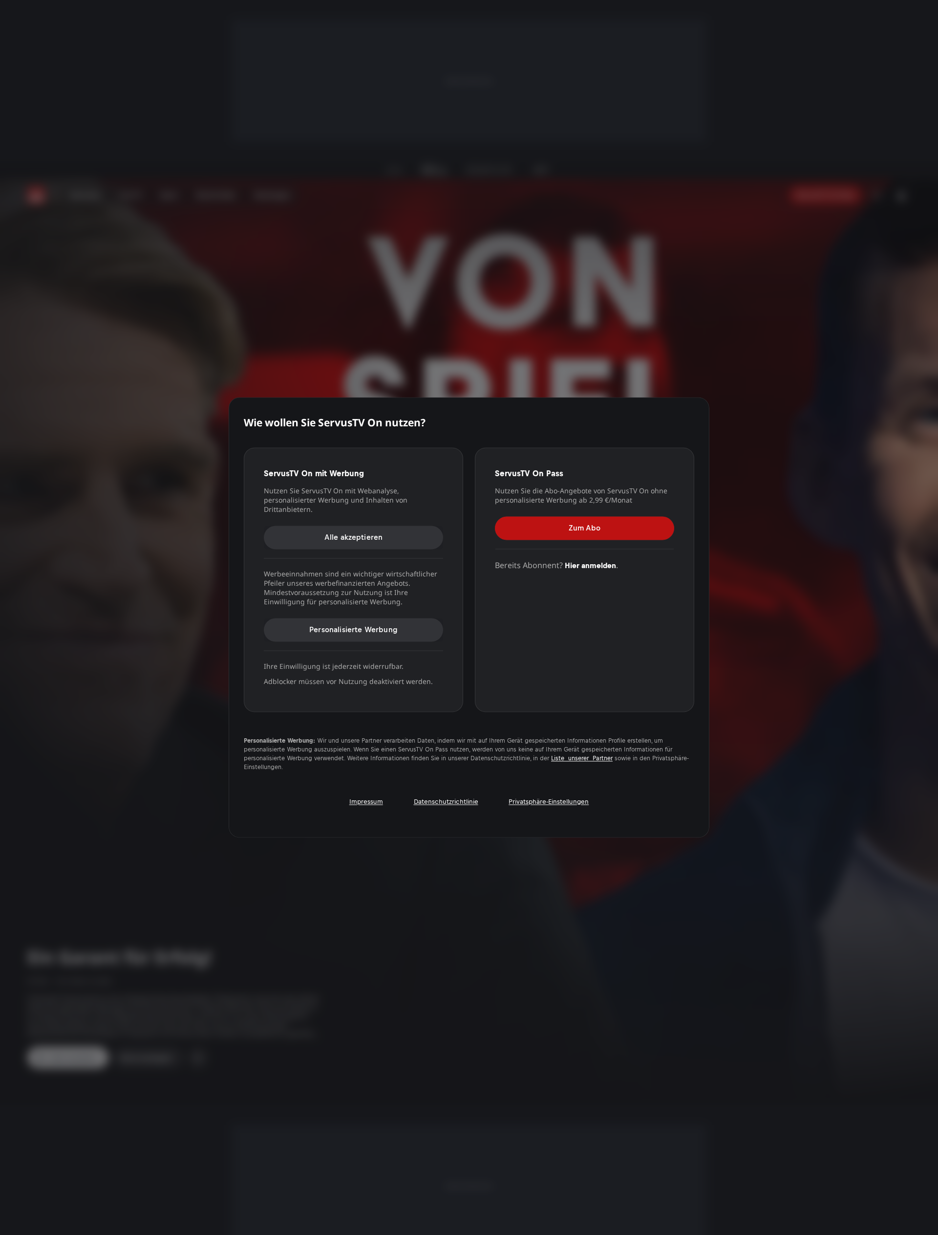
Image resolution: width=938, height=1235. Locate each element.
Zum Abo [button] (584, 528)
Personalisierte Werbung (353, 629)
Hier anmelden (590, 565)
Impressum (366, 801)
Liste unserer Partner (582, 758)
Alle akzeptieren (353, 537)
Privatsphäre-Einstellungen (549, 801)
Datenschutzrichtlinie (446, 801)
